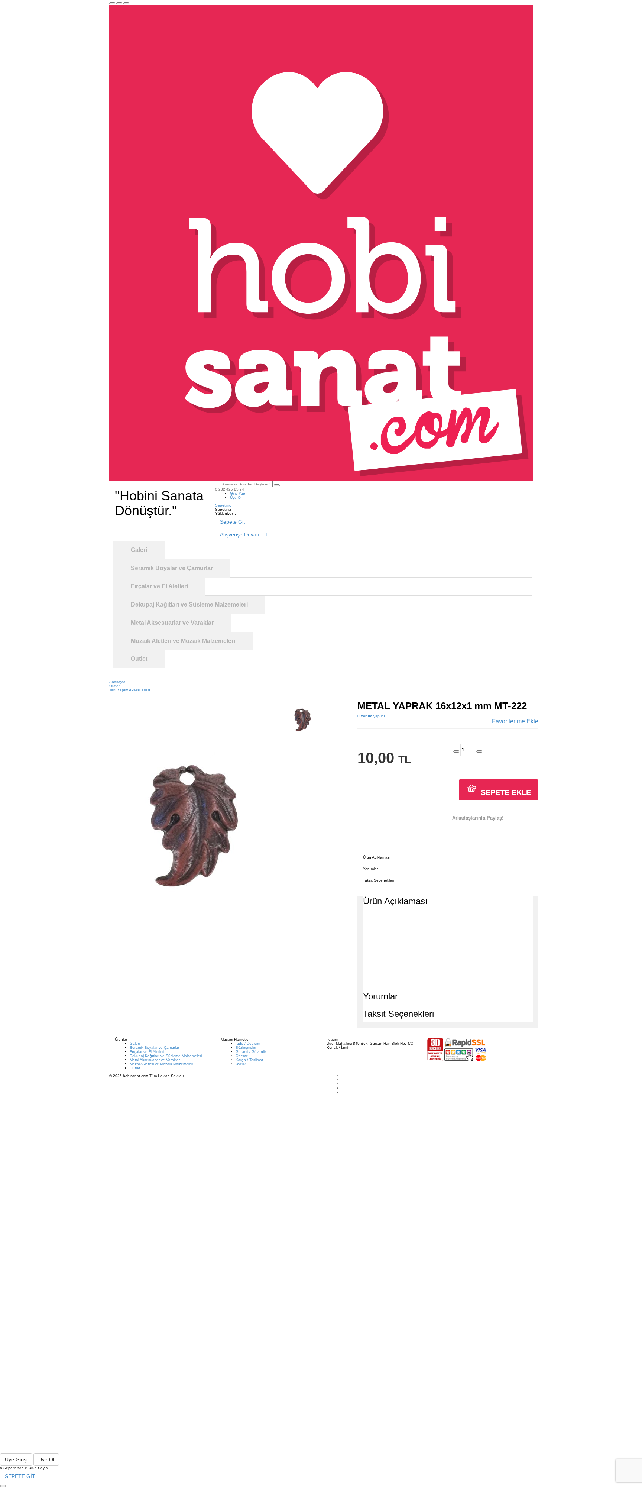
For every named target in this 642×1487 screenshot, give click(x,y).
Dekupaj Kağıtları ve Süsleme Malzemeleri (166, 1056)
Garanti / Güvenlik (251, 1052)
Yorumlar (370, 869)
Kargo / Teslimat (249, 1060)
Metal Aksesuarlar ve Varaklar (155, 1060)
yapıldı (371, 716)
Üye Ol (235, 497)
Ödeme (242, 1056)
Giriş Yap (237, 493)
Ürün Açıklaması (376, 857)
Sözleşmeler (246, 1047)
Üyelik (241, 1064)
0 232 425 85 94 (229, 489)
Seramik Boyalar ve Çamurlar (154, 1047)
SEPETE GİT (20, 1476)
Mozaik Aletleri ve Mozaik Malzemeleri (161, 1064)
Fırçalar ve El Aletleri (147, 1052)
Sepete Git (232, 522)
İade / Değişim (248, 1043)
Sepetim (223, 505)
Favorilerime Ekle (515, 721)
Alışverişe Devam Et (243, 534)
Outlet (135, 1068)
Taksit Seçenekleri (378, 880)
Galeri (135, 1043)
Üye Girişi (16, 1459)
